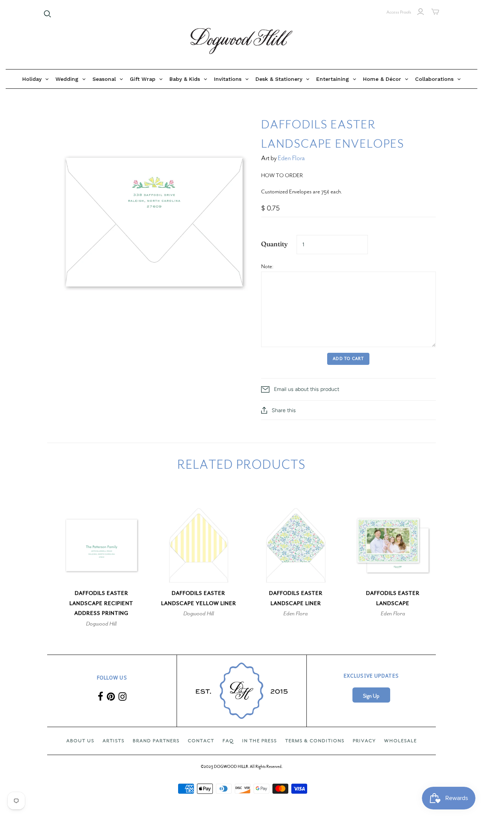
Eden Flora (291, 158)
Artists (114, 741)
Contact (201, 741)
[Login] (421, 12)
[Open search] (47, 14)
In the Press (259, 741)
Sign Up (371, 696)
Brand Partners (156, 741)
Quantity (274, 244)
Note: (267, 266)
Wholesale (400, 741)
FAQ (228, 741)
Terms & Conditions (315, 741)
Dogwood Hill (101, 623)
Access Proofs (398, 12)
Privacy (364, 741)
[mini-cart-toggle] (435, 12)
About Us (80, 741)
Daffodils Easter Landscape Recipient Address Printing (101, 603)
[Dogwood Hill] (241, 41)
